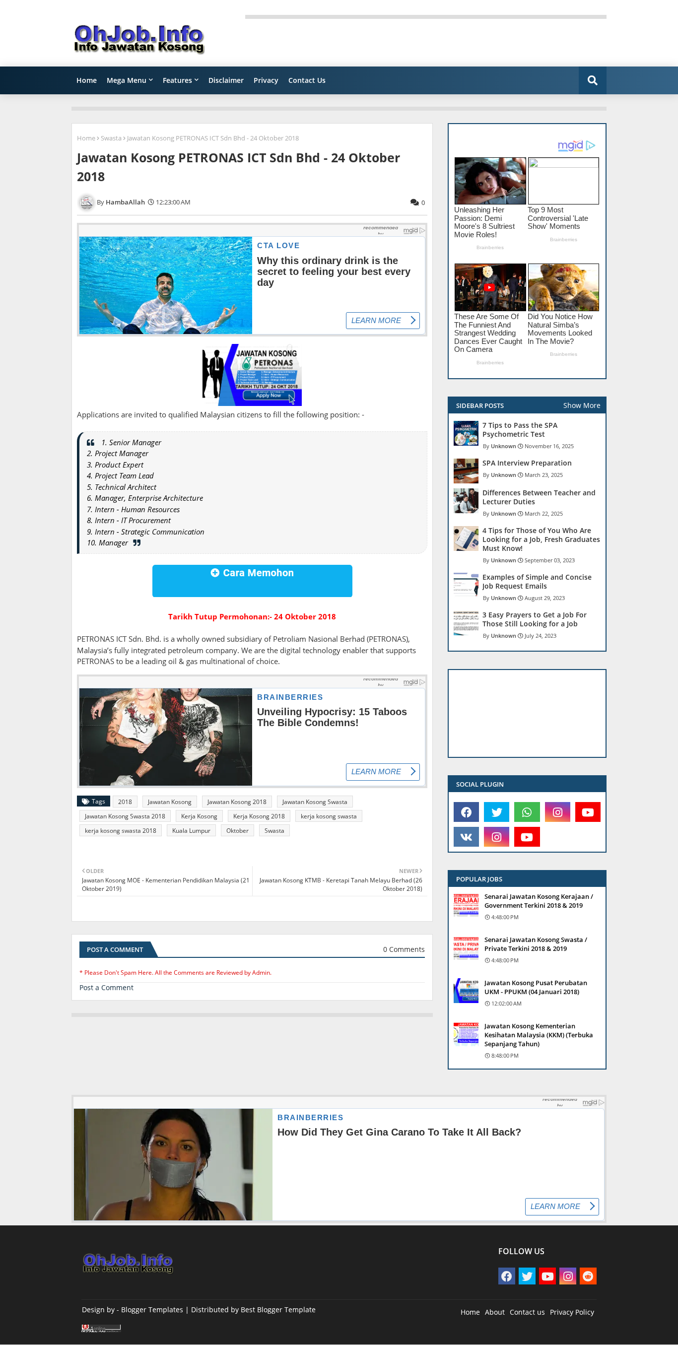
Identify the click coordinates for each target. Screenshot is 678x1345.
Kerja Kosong (199, 816)
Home (86, 80)
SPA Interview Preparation (527, 463)
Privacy (266, 80)
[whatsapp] (527, 812)
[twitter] (496, 812)
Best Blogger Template (278, 1309)
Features (177, 80)
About (495, 1312)
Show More (582, 405)
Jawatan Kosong (170, 802)
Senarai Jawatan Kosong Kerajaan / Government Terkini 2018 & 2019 (538, 901)
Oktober (237, 830)
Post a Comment (106, 987)
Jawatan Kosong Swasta (314, 802)
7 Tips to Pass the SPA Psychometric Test (519, 430)
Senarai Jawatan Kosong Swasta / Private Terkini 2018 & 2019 (535, 944)
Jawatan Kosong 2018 (237, 802)
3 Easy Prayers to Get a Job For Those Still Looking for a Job (534, 619)
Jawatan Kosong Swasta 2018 (125, 816)
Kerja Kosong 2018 (259, 816)
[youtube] (588, 812)
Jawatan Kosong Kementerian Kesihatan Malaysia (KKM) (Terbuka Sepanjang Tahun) (538, 1034)
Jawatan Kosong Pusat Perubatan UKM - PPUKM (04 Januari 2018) (535, 987)
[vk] (466, 837)
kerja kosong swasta (329, 816)
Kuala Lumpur (191, 830)
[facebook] (466, 812)
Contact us (527, 1312)
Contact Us (307, 80)
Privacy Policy (572, 1312)
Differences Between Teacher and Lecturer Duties (539, 497)
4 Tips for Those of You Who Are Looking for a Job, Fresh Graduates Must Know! (541, 539)
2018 (125, 802)
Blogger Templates (152, 1309)
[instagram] (557, 812)
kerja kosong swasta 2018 (120, 830)
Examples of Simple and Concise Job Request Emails (537, 582)
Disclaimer (226, 80)
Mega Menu (126, 80)
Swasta (111, 138)
